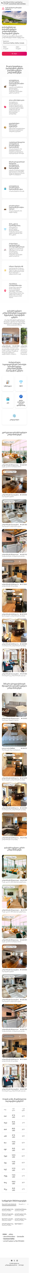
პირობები (21, 1265)
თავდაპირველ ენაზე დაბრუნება (17, 3)
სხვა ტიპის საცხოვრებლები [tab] (9, 1204)
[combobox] (14, 43)
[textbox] (8, 49)
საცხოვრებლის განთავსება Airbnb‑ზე (13, 8)
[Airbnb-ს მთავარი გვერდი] (3, 8)
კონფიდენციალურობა (11, 1265)
